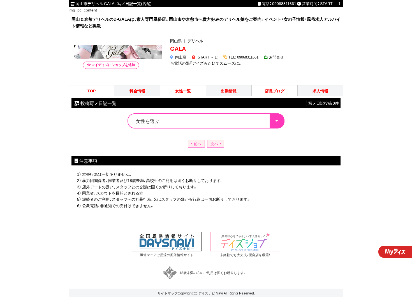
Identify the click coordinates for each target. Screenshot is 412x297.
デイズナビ (206, 293)
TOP (91, 90)
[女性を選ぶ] (206, 120)
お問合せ (276, 57)
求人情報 (320, 90)
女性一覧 (183, 90)
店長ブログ (274, 90)
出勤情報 (229, 90)
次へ (214, 143)
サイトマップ (168, 293)
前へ (198, 143)
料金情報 (137, 90)
